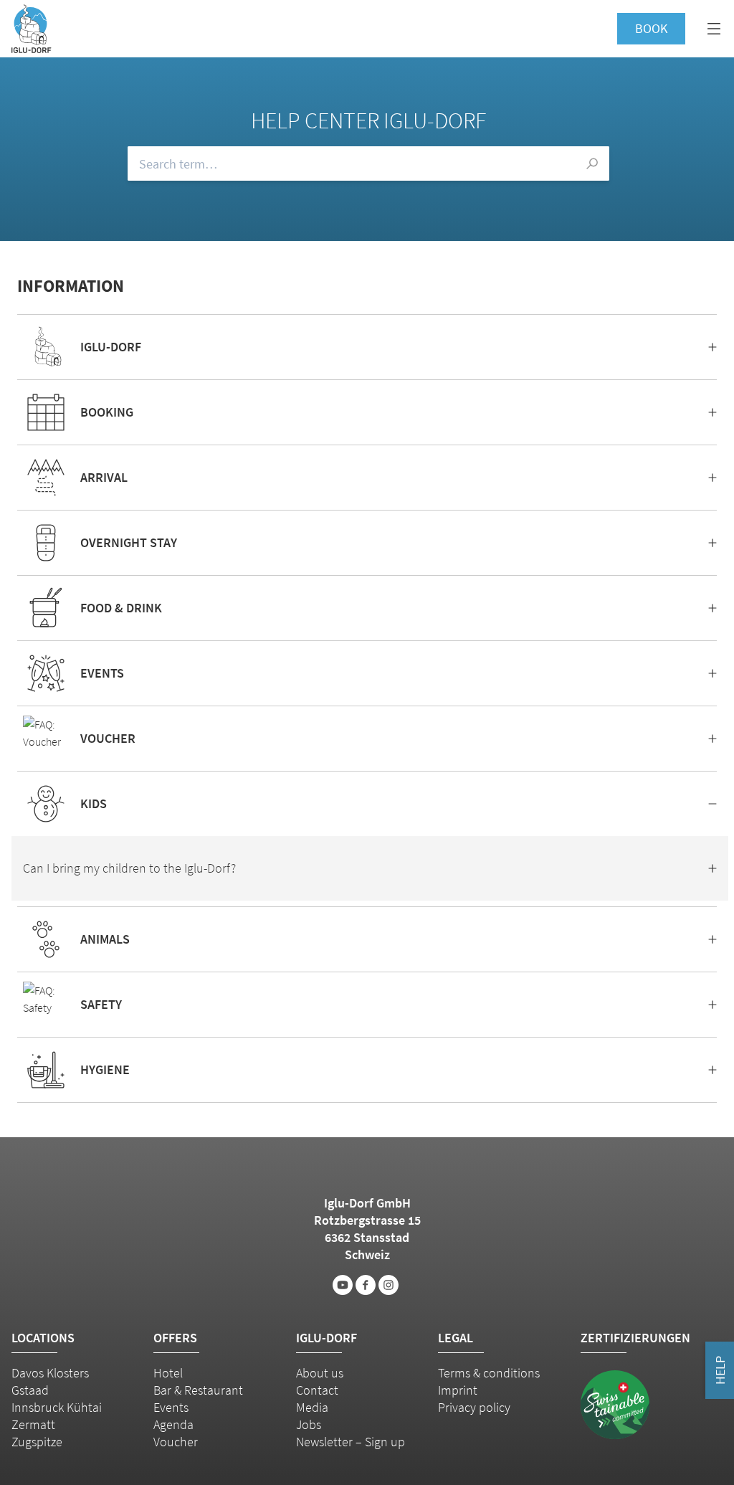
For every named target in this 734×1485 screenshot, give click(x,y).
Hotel (168, 1373)
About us (319, 1373)
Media (312, 1407)
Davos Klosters (50, 1373)
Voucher (175, 1441)
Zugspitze (36, 1441)
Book (651, 28)
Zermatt (33, 1424)
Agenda (173, 1424)
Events (171, 1407)
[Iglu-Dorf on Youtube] (343, 1285)
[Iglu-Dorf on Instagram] (388, 1285)
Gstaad (30, 1390)
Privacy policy (474, 1407)
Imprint (457, 1390)
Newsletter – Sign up (350, 1441)
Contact (317, 1390)
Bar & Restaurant (198, 1390)
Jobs (308, 1424)
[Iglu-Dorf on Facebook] (366, 1285)
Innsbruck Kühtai (56, 1407)
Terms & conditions (489, 1373)
